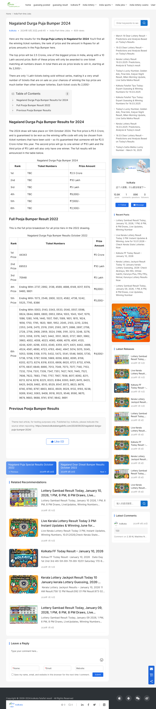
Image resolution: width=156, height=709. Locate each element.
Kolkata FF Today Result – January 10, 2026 (72, 551)
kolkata (12, 30)
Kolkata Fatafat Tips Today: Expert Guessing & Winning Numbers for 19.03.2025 (129, 88)
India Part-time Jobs (60, 30)
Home (8, 14)
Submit (98, 674)
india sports (105, 5)
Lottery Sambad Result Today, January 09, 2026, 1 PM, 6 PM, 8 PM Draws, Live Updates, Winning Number (71, 610)
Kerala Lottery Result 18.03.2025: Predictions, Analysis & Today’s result (128, 126)
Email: (48, 668)
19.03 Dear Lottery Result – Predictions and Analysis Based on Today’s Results (131, 50)
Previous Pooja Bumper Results (33, 110)
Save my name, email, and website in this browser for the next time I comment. (52, 674)
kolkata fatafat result (41, 698)
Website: (80, 668)
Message (140, 205)
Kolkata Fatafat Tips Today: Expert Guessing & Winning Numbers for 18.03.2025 (129, 100)
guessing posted (42, 5)
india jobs (120, 5)
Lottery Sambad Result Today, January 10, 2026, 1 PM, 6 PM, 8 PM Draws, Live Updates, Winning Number (71, 493)
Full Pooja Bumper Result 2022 (33, 105)
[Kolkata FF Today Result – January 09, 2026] (121, 445)
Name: (16, 668)
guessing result (60, 5)
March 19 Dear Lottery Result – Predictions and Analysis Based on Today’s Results (131, 38)
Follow (123, 205)
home (28, 5)
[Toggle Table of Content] (67, 94)
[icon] (119, 698)
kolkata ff (75, 5)
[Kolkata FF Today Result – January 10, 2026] (23, 558)
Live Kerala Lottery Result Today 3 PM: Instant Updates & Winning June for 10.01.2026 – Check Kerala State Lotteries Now (71, 523)
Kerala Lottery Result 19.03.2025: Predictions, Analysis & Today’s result (128, 62)
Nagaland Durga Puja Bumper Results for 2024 (42, 100)
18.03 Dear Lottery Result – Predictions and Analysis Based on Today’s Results (131, 138)
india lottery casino (139, 5)
